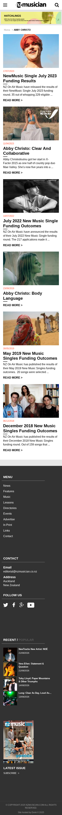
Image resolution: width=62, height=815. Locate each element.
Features (8, 491)
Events (7, 513)
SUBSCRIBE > (11, 773)
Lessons (8, 502)
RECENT (9, 640)
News (6, 485)
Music (7, 496)
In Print (7, 524)
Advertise (9, 519)
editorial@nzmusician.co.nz (20, 571)
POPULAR (26, 640)
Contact (8, 536)
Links (6, 530)
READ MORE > (12, 100)
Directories (10, 508)
